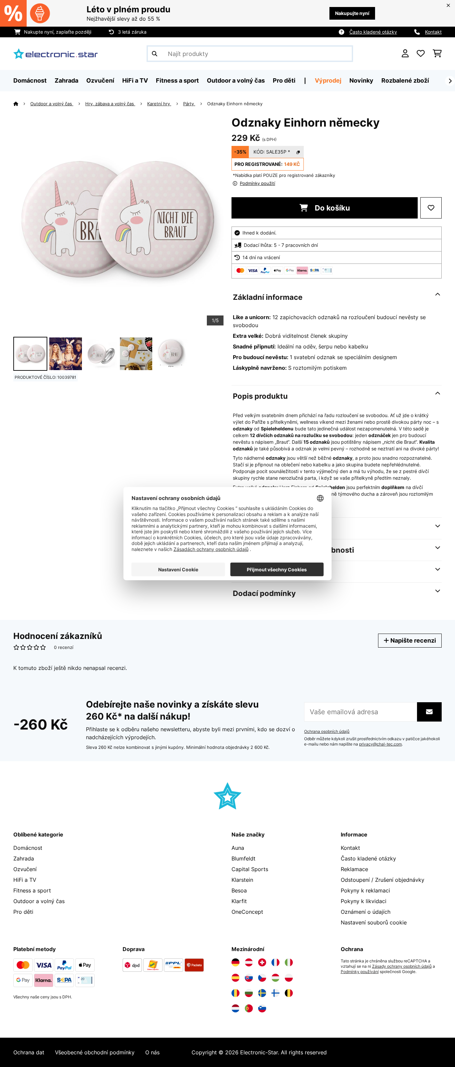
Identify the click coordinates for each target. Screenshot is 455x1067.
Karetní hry (159, 103)
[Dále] (450, 81)
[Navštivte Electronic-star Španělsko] (235, 978)
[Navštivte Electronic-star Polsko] (289, 978)
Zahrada (23, 858)
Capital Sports (249, 869)
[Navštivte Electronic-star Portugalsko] (249, 1008)
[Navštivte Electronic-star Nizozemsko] (235, 1008)
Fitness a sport (32, 890)
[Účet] (405, 54)
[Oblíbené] (421, 54)
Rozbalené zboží (405, 80)
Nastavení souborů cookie (374, 922)
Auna (237, 847)
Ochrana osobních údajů (326, 731)
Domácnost (27, 847)
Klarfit (239, 901)
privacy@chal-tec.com (380, 744)
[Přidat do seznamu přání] (431, 208)
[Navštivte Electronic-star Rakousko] (249, 962)
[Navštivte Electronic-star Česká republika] (262, 978)
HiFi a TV (24, 879)
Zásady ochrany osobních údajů (402, 966)
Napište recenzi (412, 640)
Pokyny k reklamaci (365, 890)
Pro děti (23, 911)
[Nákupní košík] (437, 54)
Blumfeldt (243, 858)
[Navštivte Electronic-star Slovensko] (249, 978)
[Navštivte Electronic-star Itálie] (289, 962)
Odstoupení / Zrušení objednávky (382, 879)
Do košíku (331, 208)
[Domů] (21, 103)
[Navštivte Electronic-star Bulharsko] (249, 993)
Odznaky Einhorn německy (234, 103)
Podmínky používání (360, 971)
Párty (189, 103)
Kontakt (433, 32)
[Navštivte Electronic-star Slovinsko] (262, 1008)
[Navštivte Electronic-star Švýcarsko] (262, 962)
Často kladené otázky (373, 32)
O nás (152, 1052)
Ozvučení (25, 869)
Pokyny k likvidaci (363, 901)
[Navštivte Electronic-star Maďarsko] (275, 978)
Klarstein (242, 879)
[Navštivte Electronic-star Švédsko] (262, 993)
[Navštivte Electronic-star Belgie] (289, 993)
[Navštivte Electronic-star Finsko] (275, 993)
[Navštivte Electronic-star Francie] (275, 962)
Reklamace (354, 869)
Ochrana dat (28, 1052)
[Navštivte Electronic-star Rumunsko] (235, 993)
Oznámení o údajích (365, 911)
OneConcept (247, 911)
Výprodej (328, 80)
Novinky (361, 80)
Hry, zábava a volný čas (110, 103)
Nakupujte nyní (352, 13)
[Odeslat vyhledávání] (154, 54)
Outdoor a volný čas (51, 103)
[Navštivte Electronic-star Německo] (235, 962)
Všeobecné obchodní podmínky (95, 1052)
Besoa (239, 890)
